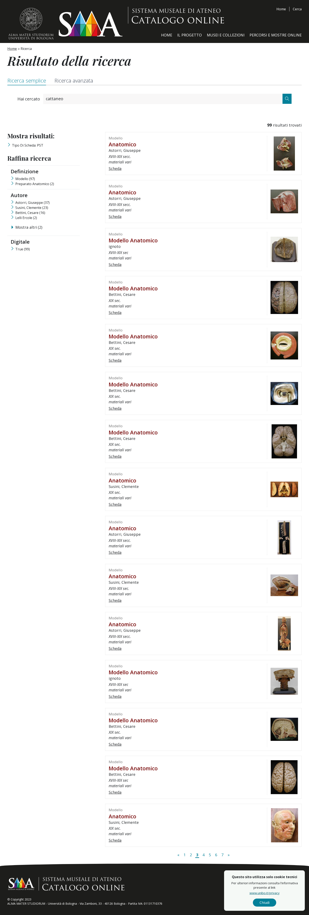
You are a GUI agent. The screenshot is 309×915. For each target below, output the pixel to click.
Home (281, 9)
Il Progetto (189, 34)
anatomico (122, 144)
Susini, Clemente (31, 207)
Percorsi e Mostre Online (276, 34)
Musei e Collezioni (225, 34)
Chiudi (264, 902)
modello (25, 178)
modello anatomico (133, 240)
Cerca (297, 9)
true (22, 249)
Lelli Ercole (26, 217)
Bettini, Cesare (30, 212)
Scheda (115, 168)
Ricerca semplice (26, 80)
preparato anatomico (34, 184)
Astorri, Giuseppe (32, 202)
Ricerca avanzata (73, 80)
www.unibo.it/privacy (265, 893)
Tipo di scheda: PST (27, 145)
